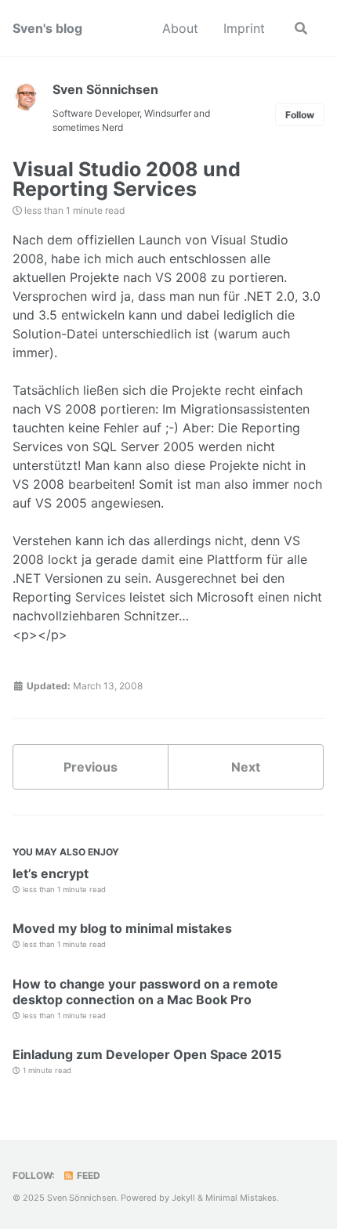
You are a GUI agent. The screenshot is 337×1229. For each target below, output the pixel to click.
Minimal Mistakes (241, 1197)
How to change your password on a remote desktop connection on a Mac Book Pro (145, 991)
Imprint (244, 28)
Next (245, 767)
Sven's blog (47, 28)
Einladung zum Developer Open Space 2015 (147, 1054)
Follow (299, 115)
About (180, 28)
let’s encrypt (51, 873)
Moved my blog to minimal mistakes (122, 928)
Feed (87, 1175)
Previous (90, 767)
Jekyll (183, 1197)
